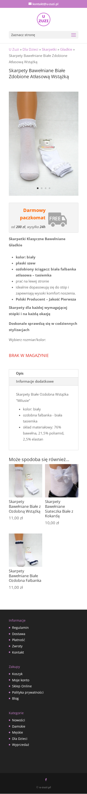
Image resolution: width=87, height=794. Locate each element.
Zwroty (17, 646)
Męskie (17, 732)
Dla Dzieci (30, 49)
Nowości (18, 720)
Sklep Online (22, 686)
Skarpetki (49, 49)
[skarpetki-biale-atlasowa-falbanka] (43, 194)
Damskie (18, 726)
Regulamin (20, 627)
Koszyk (17, 674)
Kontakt (18, 652)
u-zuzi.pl (45, 787)
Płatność (18, 640)
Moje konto (20, 680)
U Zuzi (14, 49)
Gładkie (66, 49)
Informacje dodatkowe (35, 381)
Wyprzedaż (20, 744)
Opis (19, 373)
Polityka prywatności (28, 692)
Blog (15, 698)
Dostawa (18, 634)
